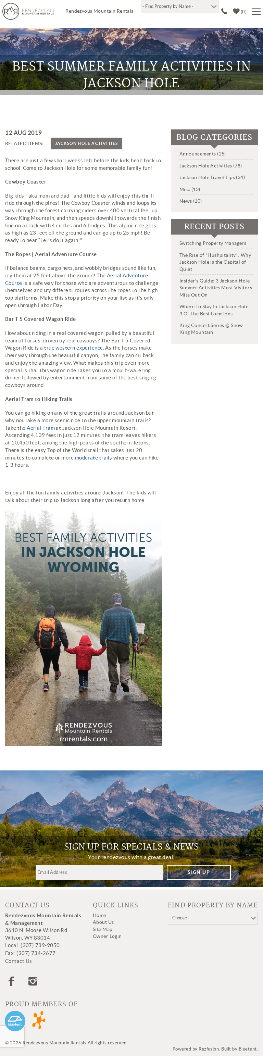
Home (99, 915)
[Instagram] (33, 981)
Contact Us (18, 961)
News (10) (190, 201)
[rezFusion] (39, 1021)
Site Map (102, 929)
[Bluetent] (15, 1021)
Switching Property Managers (212, 243)
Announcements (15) (202, 153)
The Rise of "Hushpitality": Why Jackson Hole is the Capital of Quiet (215, 262)
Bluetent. (248, 1049)
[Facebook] (12, 981)
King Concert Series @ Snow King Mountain (211, 329)
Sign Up (199, 872)
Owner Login (107, 936)
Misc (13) (189, 189)
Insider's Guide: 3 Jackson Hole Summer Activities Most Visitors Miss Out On (215, 288)
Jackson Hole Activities (86, 143)
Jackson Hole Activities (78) (210, 165)
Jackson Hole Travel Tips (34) (212, 177)
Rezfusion (209, 1049)
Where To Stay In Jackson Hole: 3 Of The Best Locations (214, 310)
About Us (103, 922)
